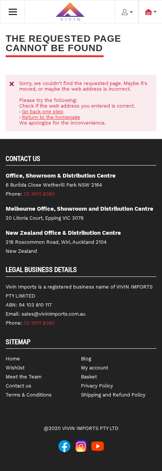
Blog (86, 359)
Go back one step (42, 111)
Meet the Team (23, 377)
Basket (89, 377)
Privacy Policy (97, 386)
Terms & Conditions (29, 395)
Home (13, 359)
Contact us (18, 386)
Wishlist (15, 368)
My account (94, 368)
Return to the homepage (51, 117)
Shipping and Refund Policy (113, 395)
